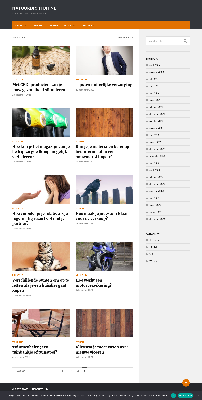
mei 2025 (154, 92)
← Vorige (19, 371)
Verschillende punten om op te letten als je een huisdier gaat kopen (40, 285)
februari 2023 (156, 176)
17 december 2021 (21, 161)
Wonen (54, 25)
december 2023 (157, 149)
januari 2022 (155, 211)
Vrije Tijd (38, 25)
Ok (173, 395)
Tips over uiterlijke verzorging (104, 84)
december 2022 (157, 184)
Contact (87, 25)
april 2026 (154, 64)
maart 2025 (155, 99)
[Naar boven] (186, 383)
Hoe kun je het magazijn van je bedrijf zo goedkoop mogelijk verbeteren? (41, 151)
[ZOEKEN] (185, 40)
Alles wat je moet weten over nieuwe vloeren (102, 350)
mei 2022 (154, 197)
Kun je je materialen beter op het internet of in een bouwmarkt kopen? (102, 151)
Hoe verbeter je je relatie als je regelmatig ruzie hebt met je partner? (40, 218)
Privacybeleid (185, 395)
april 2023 (154, 169)
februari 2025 (156, 106)
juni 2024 (154, 134)
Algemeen (70, 25)
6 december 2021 (21, 357)
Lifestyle (20, 25)
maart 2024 (155, 141)
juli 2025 (153, 78)
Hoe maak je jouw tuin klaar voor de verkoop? (102, 216)
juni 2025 (154, 85)
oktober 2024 (156, 120)
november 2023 (157, 155)
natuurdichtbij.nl (34, 8)
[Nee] (198, 395)
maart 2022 (155, 204)
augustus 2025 (156, 71)
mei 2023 (154, 162)
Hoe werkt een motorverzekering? (94, 283)
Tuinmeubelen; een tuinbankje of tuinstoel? (34, 350)
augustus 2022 (156, 190)
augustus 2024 (156, 127)
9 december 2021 (84, 290)
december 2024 (157, 114)
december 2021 (157, 218)
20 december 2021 (21, 94)
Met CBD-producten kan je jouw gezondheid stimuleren (38, 87)
